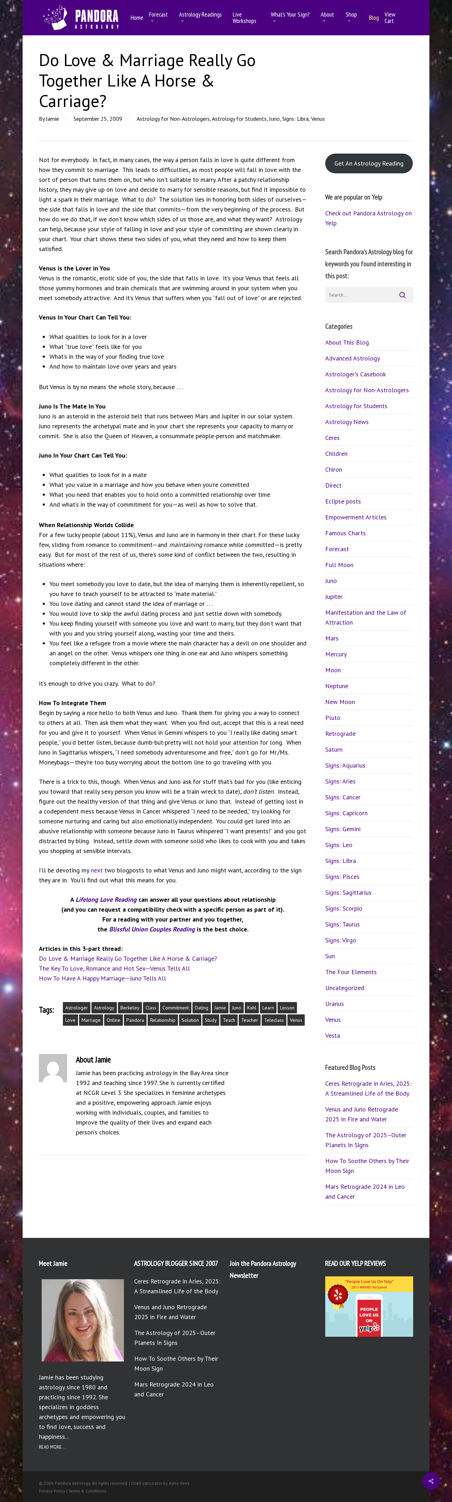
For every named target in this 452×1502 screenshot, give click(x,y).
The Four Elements (351, 972)
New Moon (340, 702)
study (211, 1020)
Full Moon (339, 565)
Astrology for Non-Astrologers (173, 118)
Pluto (332, 718)
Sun (330, 956)
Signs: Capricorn (346, 813)
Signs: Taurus (342, 924)
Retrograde (340, 733)
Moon (333, 670)
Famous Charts (345, 533)
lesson (287, 1008)
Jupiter (334, 596)
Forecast (337, 549)
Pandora (135, 1020)
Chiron (333, 469)
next (97, 870)
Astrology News (347, 422)
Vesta (332, 1035)
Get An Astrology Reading (369, 163)
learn (268, 1008)
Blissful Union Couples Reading (152, 929)
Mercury (336, 654)
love (70, 1020)
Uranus (334, 1004)
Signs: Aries (340, 781)
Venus (318, 118)
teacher (249, 1020)
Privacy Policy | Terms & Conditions (72, 1491)
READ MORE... (52, 1447)
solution (190, 1020)
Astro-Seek (179, 1483)
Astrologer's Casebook (355, 374)
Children (336, 453)
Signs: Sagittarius (348, 892)
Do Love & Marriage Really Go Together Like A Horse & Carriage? (128, 958)
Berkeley (129, 1008)
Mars (332, 638)
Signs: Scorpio (343, 908)
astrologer (76, 1008)
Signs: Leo (338, 845)
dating (201, 1008)
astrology (104, 1008)
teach (229, 1020)
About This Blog (347, 342)
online (113, 1020)
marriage (91, 1020)
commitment (175, 1008)
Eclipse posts (343, 501)
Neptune (336, 686)
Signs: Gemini (343, 829)
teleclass (274, 1020)
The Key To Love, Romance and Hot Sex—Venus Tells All (114, 968)
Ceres (332, 438)
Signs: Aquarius (345, 765)
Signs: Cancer (343, 797)
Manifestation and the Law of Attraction (365, 617)
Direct (333, 485)
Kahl (251, 1008)
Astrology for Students (239, 118)
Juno (274, 118)
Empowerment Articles (356, 517)
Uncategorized (344, 988)
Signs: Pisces (342, 876)
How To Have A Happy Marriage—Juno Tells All (102, 978)
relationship (163, 1020)
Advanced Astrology (352, 358)
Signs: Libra (295, 118)
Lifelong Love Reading (106, 899)
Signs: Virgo (340, 940)
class (150, 1008)
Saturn (334, 749)
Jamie (52, 118)
